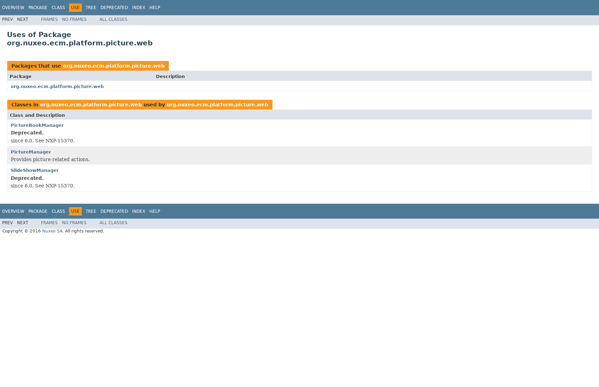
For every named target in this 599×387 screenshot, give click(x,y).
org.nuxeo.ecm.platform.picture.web (114, 66)
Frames (49, 19)
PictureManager (31, 152)
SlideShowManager (35, 170)
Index (138, 7)
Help (154, 7)
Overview (13, 7)
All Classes (113, 19)
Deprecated (114, 7)
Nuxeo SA (52, 231)
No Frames (74, 19)
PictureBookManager (37, 125)
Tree (91, 7)
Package (37, 7)
